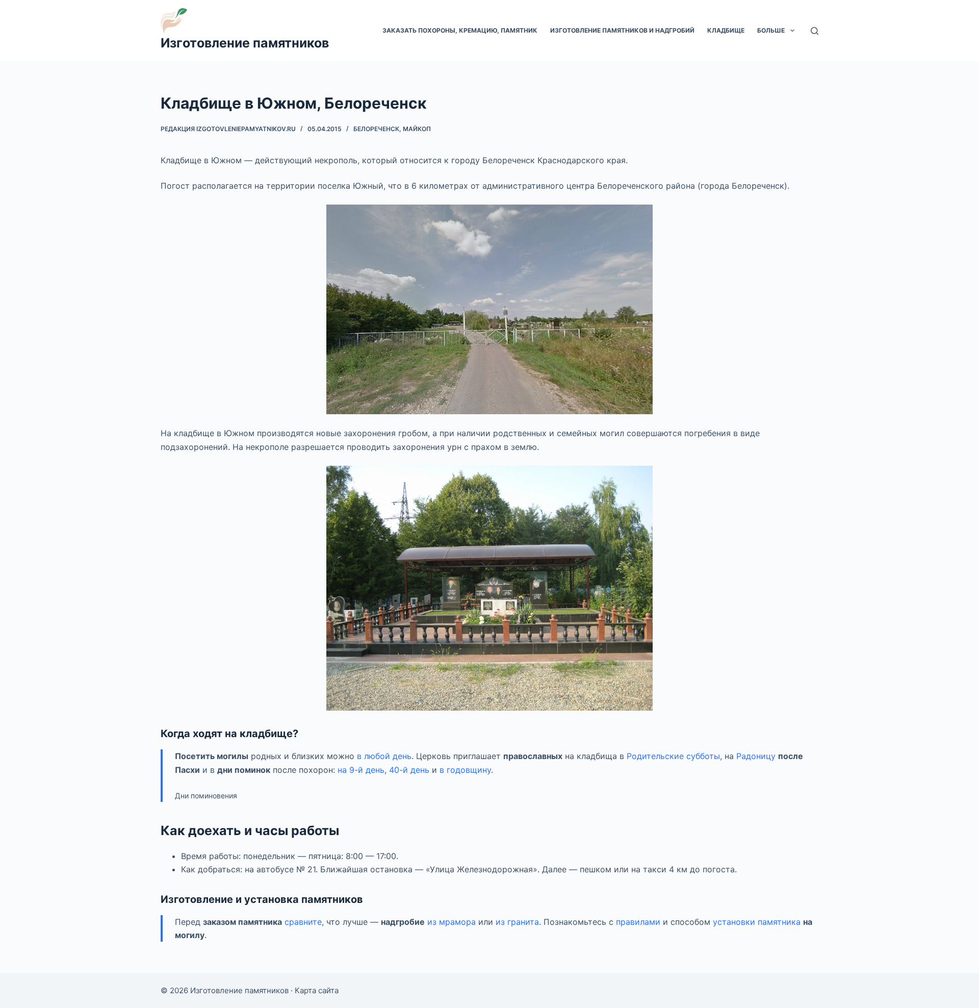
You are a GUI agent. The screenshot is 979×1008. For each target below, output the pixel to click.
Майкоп (417, 129)
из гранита (517, 922)
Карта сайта (317, 990)
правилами (638, 922)
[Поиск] (814, 31)
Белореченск (376, 129)
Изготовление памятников (245, 43)
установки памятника (757, 922)
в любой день (384, 756)
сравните (303, 922)
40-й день (409, 770)
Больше (771, 30)
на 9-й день (361, 770)
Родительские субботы (673, 756)
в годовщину (465, 770)
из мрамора (451, 922)
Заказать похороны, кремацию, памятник (459, 30)
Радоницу (756, 756)
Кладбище (725, 30)
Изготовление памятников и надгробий (622, 30)
